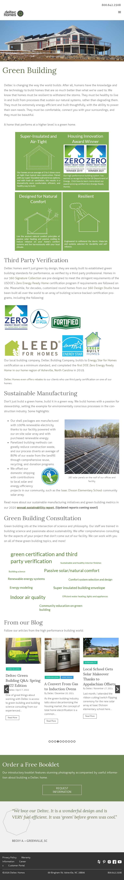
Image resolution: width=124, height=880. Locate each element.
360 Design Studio (100, 288)
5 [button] (61, 741)
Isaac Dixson (69, 490)
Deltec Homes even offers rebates (23, 379)
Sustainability (90, 662)
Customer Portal (16, 865)
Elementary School (90, 490)
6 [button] (63, 741)
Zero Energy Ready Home (32, 283)
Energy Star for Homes (102, 360)
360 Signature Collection (25, 278)
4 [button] (58, 741)
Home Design (67, 677)
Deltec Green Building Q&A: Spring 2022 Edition (23, 680)
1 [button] (50, 741)
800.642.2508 (111, 5)
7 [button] (66, 741)
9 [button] (72, 741)
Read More (12, 717)
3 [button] (55, 741)
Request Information (62, 790)
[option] (23, 680)
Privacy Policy (9, 857)
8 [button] (69, 741)
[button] (6, 689)
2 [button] (52, 741)
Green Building (13, 669)
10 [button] (74, 741)
